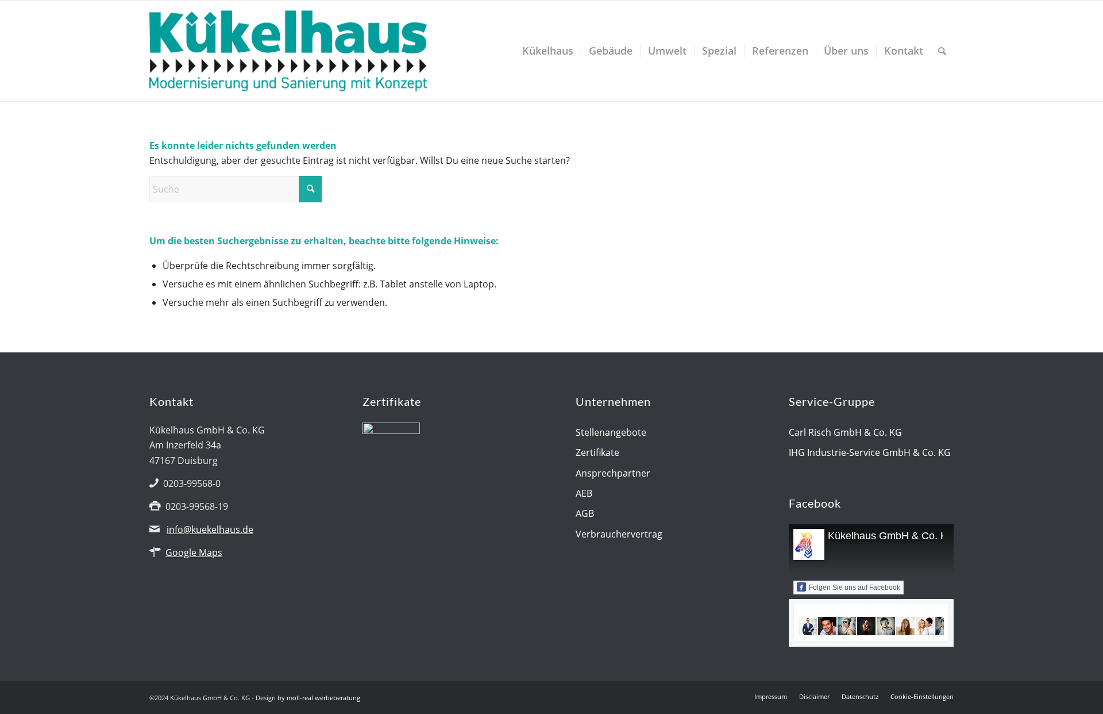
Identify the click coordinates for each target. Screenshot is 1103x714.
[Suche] (942, 51)
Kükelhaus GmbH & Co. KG (891, 536)
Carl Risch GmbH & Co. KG (845, 432)
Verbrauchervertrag (619, 534)
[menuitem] (548, 51)
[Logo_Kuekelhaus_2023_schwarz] (288, 51)
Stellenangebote (611, 432)
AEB (584, 493)
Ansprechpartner (613, 473)
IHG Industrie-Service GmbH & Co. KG (870, 452)
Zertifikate (597, 452)
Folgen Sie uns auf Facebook (854, 588)
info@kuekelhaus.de (210, 529)
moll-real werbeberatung (323, 697)
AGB (585, 513)
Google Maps (193, 552)
